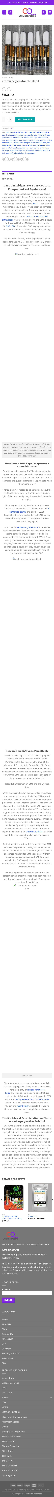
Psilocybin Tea (9, 1441)
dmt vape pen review (44, 140)
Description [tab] (8, 174)
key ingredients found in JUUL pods (32, 1099)
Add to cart (24, 119)
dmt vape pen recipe (27, 140)
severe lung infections (27, 527)
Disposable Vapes (10, 1383)
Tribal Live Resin (9, 1465)
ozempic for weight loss (13, 1431)
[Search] (10, 12)
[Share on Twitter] (13, 159)
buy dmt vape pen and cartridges (19, 132)
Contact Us (7, 1334)
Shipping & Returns (11, 1353)
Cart (4, 1343)
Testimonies (7, 1358)
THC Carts (7, 1456)
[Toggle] (51, 1329)
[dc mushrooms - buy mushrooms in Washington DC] (27, 12)
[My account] (44, 12)
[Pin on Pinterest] (22, 159)
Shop (4, 1329)
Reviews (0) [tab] (8, 179)
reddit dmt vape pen (34, 150)
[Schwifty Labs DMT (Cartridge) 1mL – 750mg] (14, 1197)
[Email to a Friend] (18, 159)
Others (5, 1426)
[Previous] (2, 1205)
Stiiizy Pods (7, 1451)
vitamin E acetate (34, 831)
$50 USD (10, 226)
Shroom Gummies (10, 1446)
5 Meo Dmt (32, 1216)
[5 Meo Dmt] (40, 1197)
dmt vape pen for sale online (31, 135)
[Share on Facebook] (9, 159)
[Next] (52, 1205)
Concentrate (8, 1378)
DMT (11, 77)
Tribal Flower (8, 1461)
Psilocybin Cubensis (11, 1436)
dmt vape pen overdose (39, 137)
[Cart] (50, 12)
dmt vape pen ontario (21, 137)
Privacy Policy (42, 1490)
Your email (6, 1289)
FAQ (4, 1363)
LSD (4, 1402)
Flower (5, 1397)
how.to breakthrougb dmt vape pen (19, 148)
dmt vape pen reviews (10, 143)
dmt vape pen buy (12, 135)
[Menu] (4, 12)
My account (7, 1339)
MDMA (5, 1407)
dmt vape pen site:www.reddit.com (33, 143)
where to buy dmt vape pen (24, 153)
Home (4, 77)
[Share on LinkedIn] (27, 159)
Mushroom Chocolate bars (14, 1417)
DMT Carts (7, 1392)
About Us (6, 1324)
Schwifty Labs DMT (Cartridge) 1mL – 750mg (12, 1217)
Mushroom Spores (10, 1421)
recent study (23, 1106)
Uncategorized (9, 1475)
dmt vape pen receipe (10, 140)
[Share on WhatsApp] (4, 159)
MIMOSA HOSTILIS (11, 1412)
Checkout (6, 1348)
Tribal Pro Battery (10, 1470)
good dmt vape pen (24, 145)
